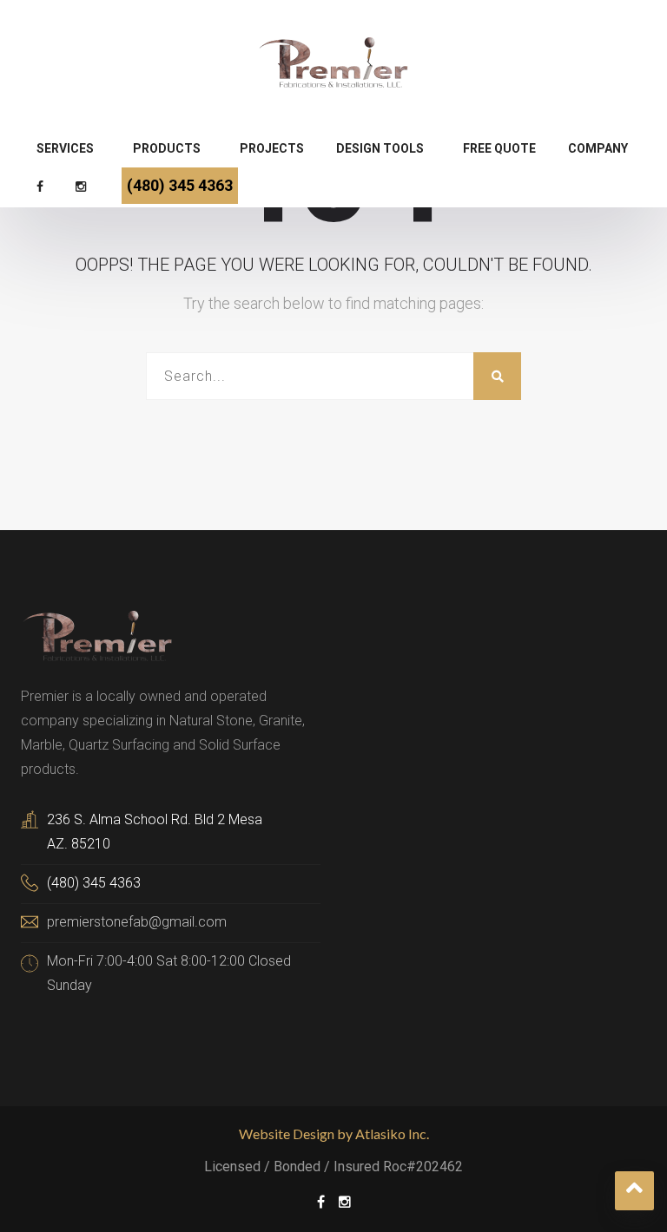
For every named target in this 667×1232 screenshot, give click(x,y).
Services (65, 148)
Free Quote (499, 148)
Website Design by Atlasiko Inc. (334, 1133)
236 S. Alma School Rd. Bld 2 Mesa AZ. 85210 (154, 831)
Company (598, 148)
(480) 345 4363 (180, 185)
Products (167, 148)
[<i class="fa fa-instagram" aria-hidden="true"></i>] (83, 188)
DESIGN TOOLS (380, 148)
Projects (272, 148)
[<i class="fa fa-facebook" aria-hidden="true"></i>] (42, 188)
